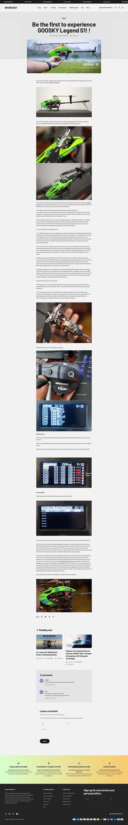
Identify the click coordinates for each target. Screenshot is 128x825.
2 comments (75, 35)
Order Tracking (62, 7)
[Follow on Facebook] (6, 814)
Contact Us (46, 801)
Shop (45, 7)
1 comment (59, 658)
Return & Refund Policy (69, 793)
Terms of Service (76, 718)
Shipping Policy (67, 801)
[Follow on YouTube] (17, 814)
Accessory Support (48, 796)
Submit (45, 741)
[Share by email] (53, 616)
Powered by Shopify (19, 819)
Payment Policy (67, 804)
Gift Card (53, 7)
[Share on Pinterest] (49, 616)
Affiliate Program (73, 7)
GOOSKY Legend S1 (55, 82)
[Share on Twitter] (45, 616)
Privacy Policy (67, 718)
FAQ (82, 7)
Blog (87, 7)
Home (39, 7)
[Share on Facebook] (41, 616)
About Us (45, 804)
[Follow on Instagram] (10, 814)
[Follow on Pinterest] (13, 814)
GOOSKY (64, 18)
